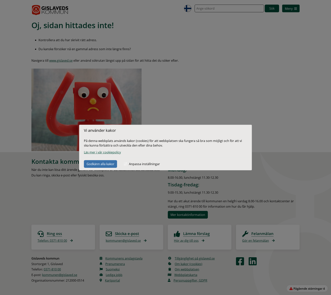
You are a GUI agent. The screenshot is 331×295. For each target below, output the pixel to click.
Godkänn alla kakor (100, 164)
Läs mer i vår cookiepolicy (102, 152)
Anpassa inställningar (144, 164)
